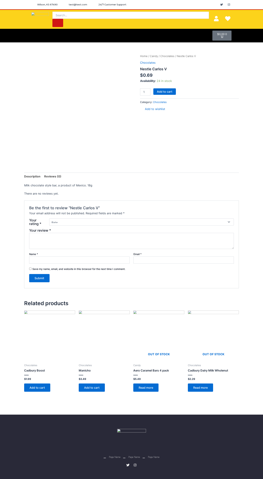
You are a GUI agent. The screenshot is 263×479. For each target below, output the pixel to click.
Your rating (35, 222)
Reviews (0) (52, 176)
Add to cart (164, 91)
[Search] (57, 23)
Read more (146, 387)
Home (144, 56)
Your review (40, 230)
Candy (154, 56)
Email (137, 254)
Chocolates (167, 56)
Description (32, 176)
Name (33, 254)
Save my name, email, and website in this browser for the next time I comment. (78, 268)
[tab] (32, 176)
